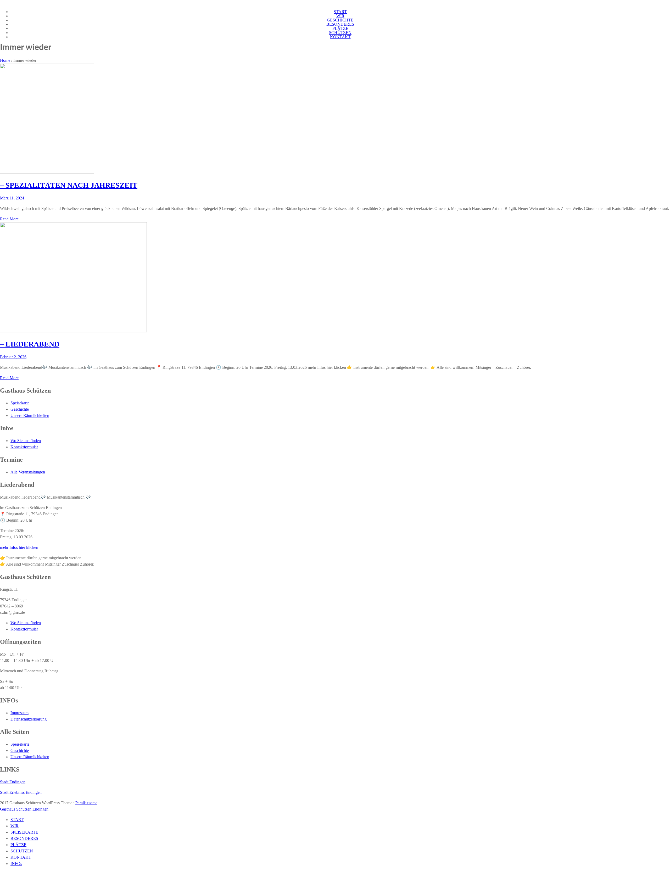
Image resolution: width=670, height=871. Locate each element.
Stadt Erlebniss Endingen (21, 792)
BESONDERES (340, 24)
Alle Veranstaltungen (27, 472)
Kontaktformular (24, 447)
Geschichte (19, 409)
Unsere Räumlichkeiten (29, 415)
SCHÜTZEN (340, 32)
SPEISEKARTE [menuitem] (24, 832)
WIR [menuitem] (14, 826)
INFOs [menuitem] (16, 863)
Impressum (19, 713)
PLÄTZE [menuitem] (18, 844)
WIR (340, 16)
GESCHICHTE (340, 20)
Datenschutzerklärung (28, 719)
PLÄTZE (340, 28)
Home (5, 60)
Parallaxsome (86, 803)
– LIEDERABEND (29, 344)
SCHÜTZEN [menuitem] (21, 851)
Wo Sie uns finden (25, 440)
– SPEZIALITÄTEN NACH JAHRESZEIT (68, 185)
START (340, 11)
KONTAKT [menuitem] (20, 857)
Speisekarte (19, 403)
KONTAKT (340, 37)
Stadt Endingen (12, 782)
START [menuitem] (17, 819)
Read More (9, 219)
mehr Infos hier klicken (19, 547)
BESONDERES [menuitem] (24, 838)
